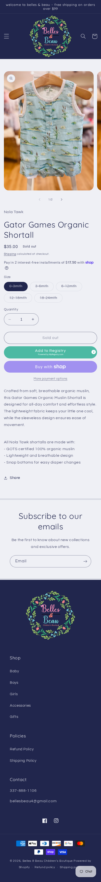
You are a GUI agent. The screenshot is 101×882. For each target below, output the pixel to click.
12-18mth (20, 299)
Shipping (10, 254)
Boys (14, 682)
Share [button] (15, 478)
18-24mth (51, 299)
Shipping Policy (23, 761)
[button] (6, 36)
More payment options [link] (50, 378)
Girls (14, 694)
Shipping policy (71, 867)
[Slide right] (61, 199)
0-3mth (18, 287)
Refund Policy (22, 749)
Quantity (11, 309)
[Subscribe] (85, 561)
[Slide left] (39, 199)
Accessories (20, 705)
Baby (14, 671)
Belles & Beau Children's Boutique (48, 861)
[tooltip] (93, 352)
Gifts (14, 717)
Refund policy (45, 867)
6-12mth (71, 287)
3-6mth (44, 287)
